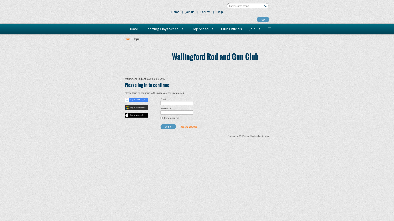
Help (220, 12)
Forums (205, 12)
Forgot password (188, 126)
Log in (263, 19)
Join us (189, 12)
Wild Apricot (244, 136)
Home (175, 12)
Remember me (171, 117)
